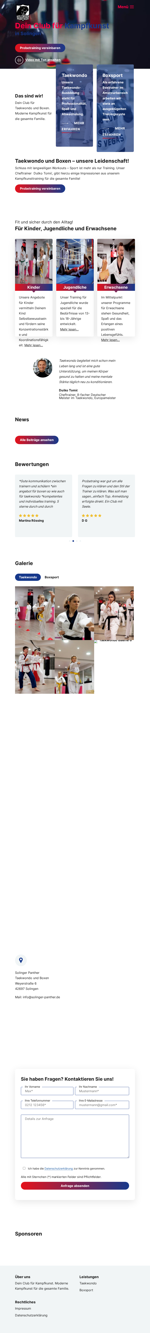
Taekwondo (28, 577)
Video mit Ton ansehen (43, 60)
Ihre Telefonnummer (37, 1100)
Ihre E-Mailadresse (91, 1100)
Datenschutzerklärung (59, 1168)
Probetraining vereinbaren (40, 48)
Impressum (23, 1308)
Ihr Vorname (32, 1086)
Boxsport (52, 577)
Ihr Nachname (88, 1086)
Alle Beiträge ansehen (37, 440)
